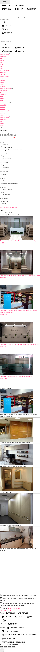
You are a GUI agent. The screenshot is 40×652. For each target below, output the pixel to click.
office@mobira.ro (5, 610)
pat (1, 121)
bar (1, 62)
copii (1, 64)
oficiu (1, 84)
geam (4, 174)
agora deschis (7, 189)
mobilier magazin (5, 207)
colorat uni (5, 201)
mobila (2, 96)
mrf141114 (3, 314)
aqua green (6, 194)
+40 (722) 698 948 (13, 608)
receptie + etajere (8, 147)
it (0, 92)
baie (1, 68)
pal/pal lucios (6, 159)
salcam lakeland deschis (10, 183)
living (1, 58)
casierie (2, 107)
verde (4, 203)
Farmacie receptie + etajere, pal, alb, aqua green (16, 376)
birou (1, 78)
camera (2, 113)
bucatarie (3, 56)
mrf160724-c (4, 243)
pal (3, 156)
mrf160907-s (4, 277)
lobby (1, 115)
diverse (2, 86)
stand (2, 98)
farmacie (3, 94)
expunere (5, 145)
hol (1, 66)
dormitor (2, 60)
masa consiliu (4, 76)
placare (2, 74)
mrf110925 (3, 346)
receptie (2, 80)
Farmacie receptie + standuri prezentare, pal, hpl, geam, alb (19, 344)
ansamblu (3, 72)
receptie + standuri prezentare (12, 150)
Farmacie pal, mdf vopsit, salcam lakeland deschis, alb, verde (20, 241)
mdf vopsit (5, 167)
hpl (3, 165)
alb (3, 180)
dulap (2, 82)
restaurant (3, 90)
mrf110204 (3, 378)
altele (1, 100)
